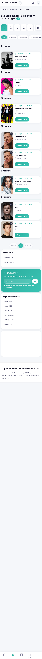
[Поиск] (33, 3)
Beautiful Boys (21, 57)
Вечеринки (23, 37)
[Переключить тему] (38, 3)
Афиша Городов (9, 2)
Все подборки (9, 262)
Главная (4, 10)
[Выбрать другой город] (20, 3)
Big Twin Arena (21, 59)
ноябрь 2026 (8, 324)
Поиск (38, 657)
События (13, 657)
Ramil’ (17, 207)
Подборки (29, 657)
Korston (19, 85)
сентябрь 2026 (9, 315)
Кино (21, 657)
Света (17, 83)
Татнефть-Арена (22, 184)
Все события (13, 10)
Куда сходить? (9, 258)
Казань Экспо (21, 113)
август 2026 (8, 311)
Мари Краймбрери (23, 181)
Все (4, 37)
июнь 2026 (8, 301)
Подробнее (21, 65)
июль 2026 (8, 306)
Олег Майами (20, 137)
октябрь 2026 (9, 320)
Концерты (12, 37)
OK (35, 281)
